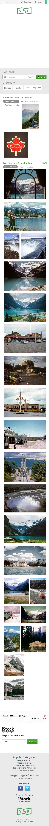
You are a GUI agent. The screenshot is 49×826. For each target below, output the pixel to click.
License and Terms (25, 778)
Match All (31, 77)
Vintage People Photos (24, 765)
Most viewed (10, 167)
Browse (7, 82)
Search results (11, 101)
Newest (7, 88)
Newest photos (26, 167)
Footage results (12, 105)
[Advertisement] (24, 41)
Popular (18, 88)
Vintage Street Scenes (24, 770)
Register (27, 2)
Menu (8, 2)
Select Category (32, 88)
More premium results (30, 101)
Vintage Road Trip (24, 760)
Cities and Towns (24, 763)
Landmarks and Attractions (24, 768)
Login (40, 2)
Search (7, 72)
